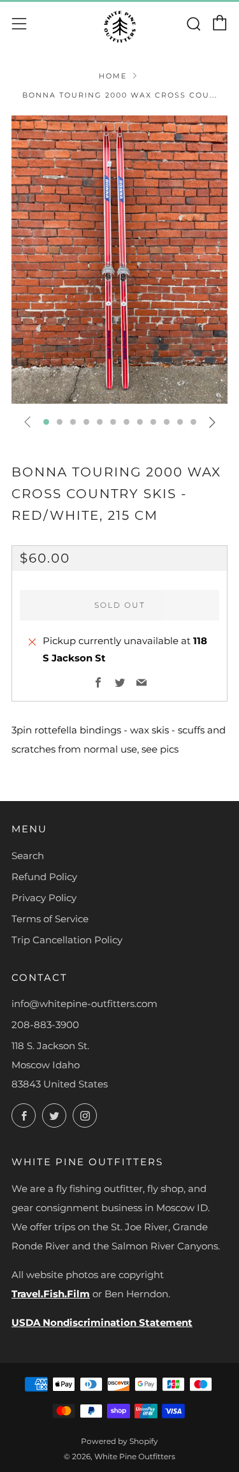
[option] (119, 259)
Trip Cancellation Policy (66, 940)
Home (113, 75)
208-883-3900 (45, 1025)
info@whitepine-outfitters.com (84, 1003)
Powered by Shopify (119, 1441)
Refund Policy (44, 877)
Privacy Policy (43, 898)
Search (27, 856)
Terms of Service (50, 919)
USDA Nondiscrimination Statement (101, 1322)
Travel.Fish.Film (50, 1294)
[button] (46, 422)
